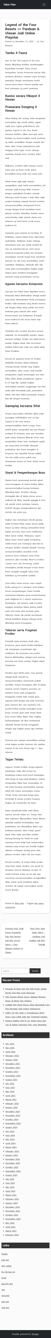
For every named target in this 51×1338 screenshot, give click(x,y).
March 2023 (10, 1195)
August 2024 (11, 1127)
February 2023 (12, 1199)
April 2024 (10, 1143)
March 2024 (10, 1147)
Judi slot (5, 1307)
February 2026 (12, 1055)
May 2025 (9, 1091)
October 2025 (11, 1071)
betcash (34, 500)
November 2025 (12, 1067)
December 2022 (12, 1207)
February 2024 (12, 1151)
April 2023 (10, 1191)
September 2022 (13, 1219)
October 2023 (11, 1167)
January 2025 (11, 1107)
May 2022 (9, 1223)
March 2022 (10, 1231)
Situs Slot (19, 903)
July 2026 (9, 1043)
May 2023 (9, 1187)
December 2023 (12, 1159)
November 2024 (12, 1115)
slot (3, 1289)
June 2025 (10, 1087)
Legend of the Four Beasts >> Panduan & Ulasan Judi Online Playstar (22, 31)
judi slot (5, 1260)
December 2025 (12, 1063)
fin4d (3, 1277)
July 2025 (9, 1083)
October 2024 (11, 1119)
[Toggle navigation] (44, 4)
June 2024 (10, 1135)
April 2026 (10, 1051)
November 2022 (12, 1211)
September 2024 (13, 1123)
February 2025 (12, 1103)
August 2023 (11, 1175)
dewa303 (5, 1295)
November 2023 (12, 1163)
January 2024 (11, 1155)
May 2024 (9, 1139)
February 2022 (12, 1234)
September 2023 (13, 1171)
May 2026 (9, 1047)
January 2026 (11, 1059)
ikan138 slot (7, 1283)
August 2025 (11, 1079)
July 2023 (9, 1179)
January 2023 (11, 1203)
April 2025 (10, 1095)
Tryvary (35, 1334)
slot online (6, 1265)
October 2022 (11, 1215)
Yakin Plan (9, 4)
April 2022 (10, 1227)
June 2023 (10, 1183)
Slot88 (4, 1254)
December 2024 (12, 1111)
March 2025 (10, 1099)
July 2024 (9, 1131)
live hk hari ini (8, 1272)
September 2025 (13, 1075)
